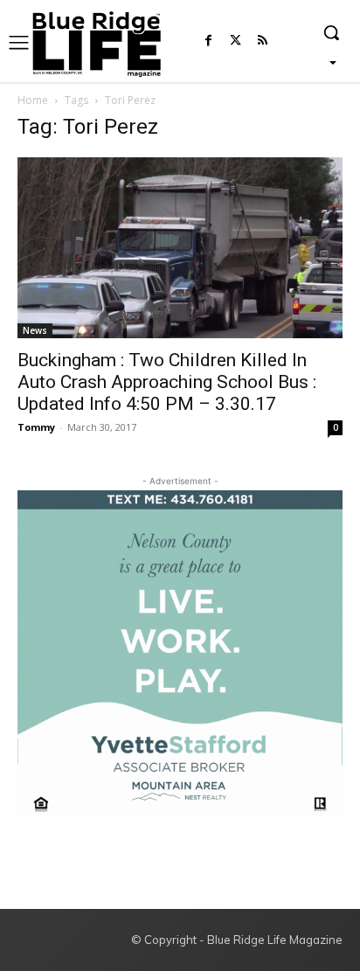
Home (32, 100)
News (35, 330)
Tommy (36, 426)
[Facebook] (208, 41)
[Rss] (262, 41)
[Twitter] (235, 41)
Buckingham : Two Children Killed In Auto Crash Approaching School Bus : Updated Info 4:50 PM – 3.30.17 (166, 382)
